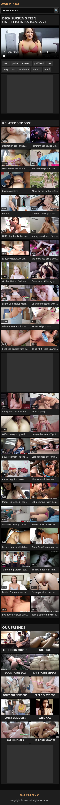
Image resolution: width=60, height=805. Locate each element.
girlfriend (39, 63)
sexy (6, 69)
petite (15, 63)
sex (49, 63)
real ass (36, 69)
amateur (26, 63)
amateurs (24, 69)
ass (13, 69)
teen (6, 63)
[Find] (56, 10)
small (47, 69)
